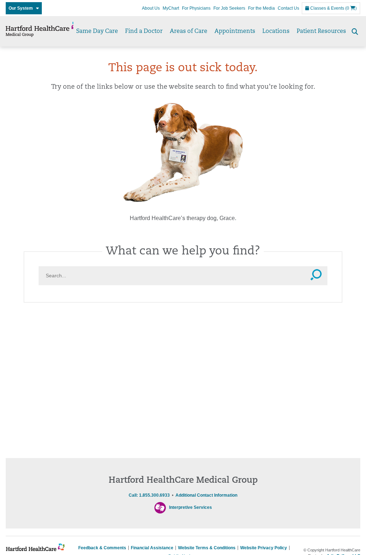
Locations (276, 31)
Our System (22, 8)
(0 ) (351, 8)
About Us (151, 8)
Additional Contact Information (206, 495)
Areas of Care (188, 31)
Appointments (234, 31)
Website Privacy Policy (263, 547)
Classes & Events (326, 8)
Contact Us (288, 8)
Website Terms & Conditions (207, 547)
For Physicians (196, 8)
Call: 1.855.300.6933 (149, 495)
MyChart (171, 8)
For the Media (261, 8)
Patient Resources (321, 31)
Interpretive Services (190, 507)
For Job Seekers (229, 8)
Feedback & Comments (102, 547)
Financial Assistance (152, 547)
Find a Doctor (144, 31)
